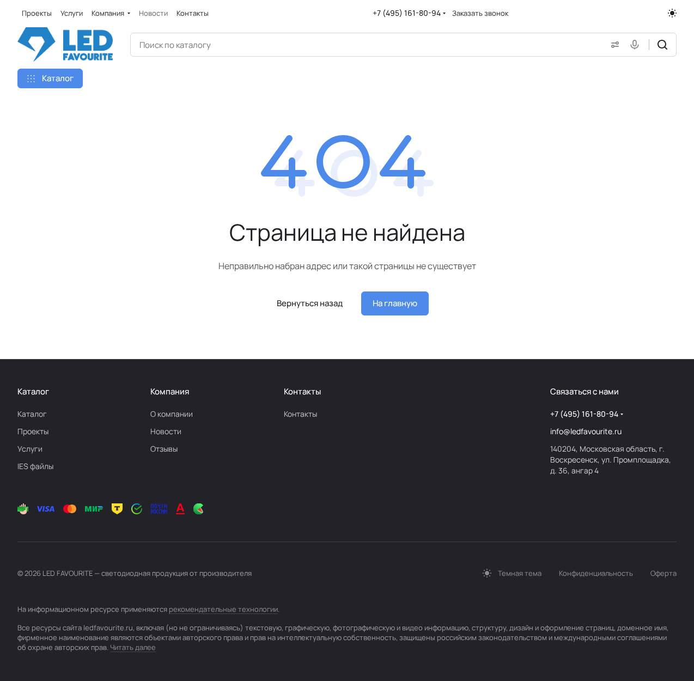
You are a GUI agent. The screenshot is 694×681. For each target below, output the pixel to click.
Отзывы (164, 448)
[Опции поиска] (613, 44)
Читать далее (133, 647)
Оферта (663, 573)
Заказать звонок (480, 13)
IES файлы (35, 466)
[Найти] (662, 44)
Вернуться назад (310, 303)
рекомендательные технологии (223, 609)
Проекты (32, 431)
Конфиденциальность (596, 573)
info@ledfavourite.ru (586, 431)
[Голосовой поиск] (637, 44)
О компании (171, 414)
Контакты (300, 414)
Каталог (32, 414)
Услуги (29, 448)
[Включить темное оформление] (672, 13)
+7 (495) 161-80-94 (407, 13)
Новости (165, 431)
